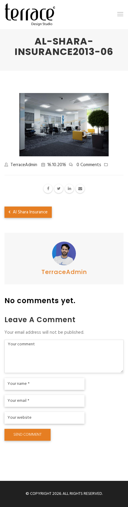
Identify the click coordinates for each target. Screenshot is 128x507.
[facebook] (47, 188)
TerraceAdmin (23, 165)
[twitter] (58, 188)
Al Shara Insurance (30, 212)
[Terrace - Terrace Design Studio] (30, 14)
